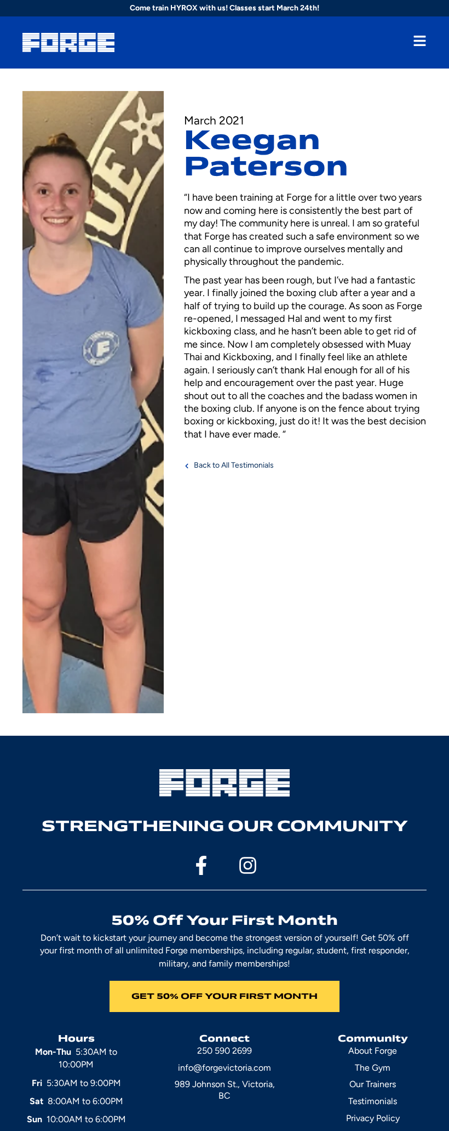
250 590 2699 (224, 1050)
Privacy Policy (373, 1118)
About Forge (372, 1050)
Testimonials (372, 1101)
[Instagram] (247, 865)
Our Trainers (372, 1084)
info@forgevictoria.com (224, 1067)
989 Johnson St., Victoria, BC (225, 1090)
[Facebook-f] (201, 865)
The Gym (372, 1067)
